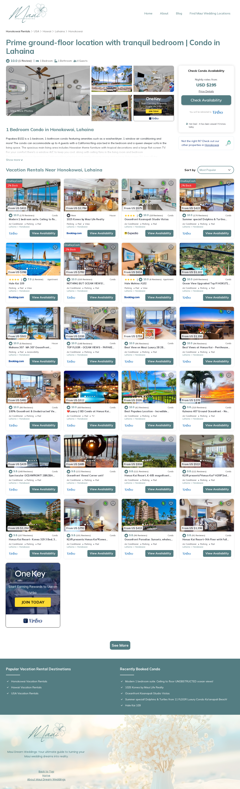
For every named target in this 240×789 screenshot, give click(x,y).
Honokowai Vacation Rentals (29, 681)
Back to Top (46, 771)
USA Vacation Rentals (24, 693)
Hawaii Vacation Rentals (26, 687)
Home (148, 13)
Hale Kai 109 (16, 283)
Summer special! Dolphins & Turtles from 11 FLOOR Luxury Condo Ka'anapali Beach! (176, 699)
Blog (179, 13)
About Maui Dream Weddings (46, 779)
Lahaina (60, 31)
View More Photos (21, 111)
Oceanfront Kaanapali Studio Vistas (146, 219)
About (164, 13)
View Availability (43, 233)
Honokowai (75, 31)
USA (36, 31)
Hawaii (47, 31)
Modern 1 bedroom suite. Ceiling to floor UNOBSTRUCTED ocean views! (169, 681)
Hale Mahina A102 (135, 283)
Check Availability (206, 100)
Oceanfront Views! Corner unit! (85, 475)
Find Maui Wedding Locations (210, 13)
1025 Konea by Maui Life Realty (85, 219)
